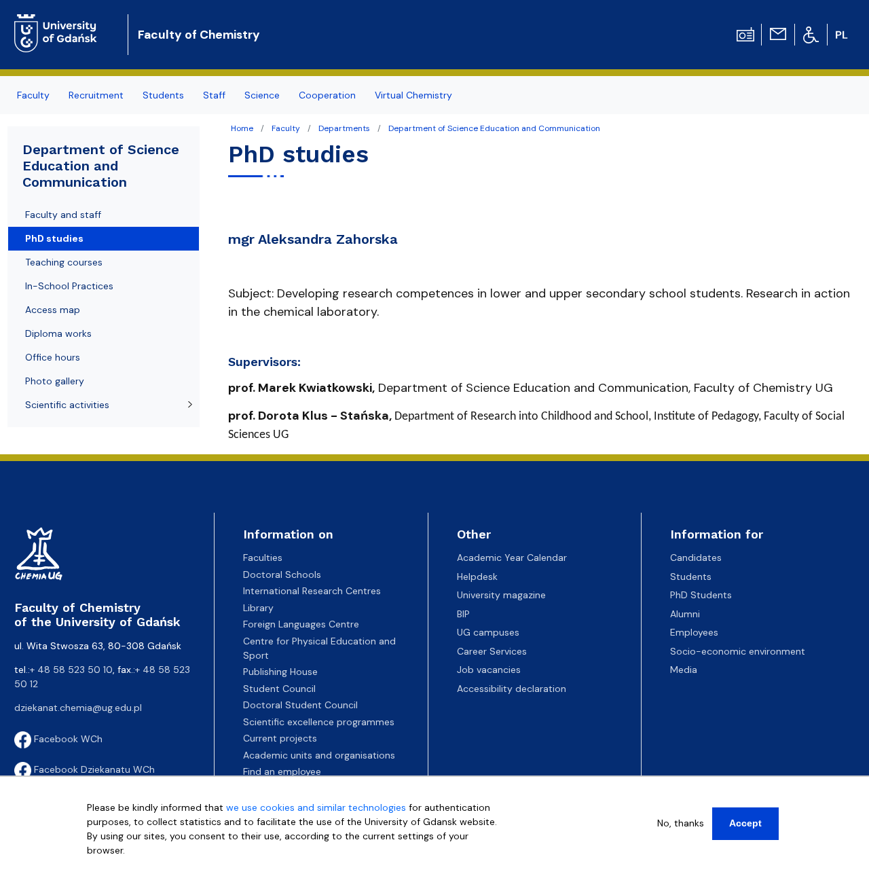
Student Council (279, 688)
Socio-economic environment (737, 651)
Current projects (280, 738)
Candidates (696, 557)
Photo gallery (54, 381)
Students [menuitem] (163, 95)
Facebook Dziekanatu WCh (93, 769)
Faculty (286, 128)
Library (258, 608)
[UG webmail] (778, 33)
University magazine (501, 595)
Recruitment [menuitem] (96, 95)
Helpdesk (477, 576)
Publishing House (280, 671)
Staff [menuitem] (214, 95)
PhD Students (701, 595)
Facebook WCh (67, 739)
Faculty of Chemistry (199, 34)
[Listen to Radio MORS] (745, 33)
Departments (344, 128)
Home (242, 128)
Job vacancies (489, 669)
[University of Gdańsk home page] (60, 23)
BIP (463, 614)
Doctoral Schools (282, 574)
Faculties (262, 557)
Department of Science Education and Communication (494, 128)
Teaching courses (64, 262)
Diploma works (58, 333)
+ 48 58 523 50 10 (71, 669)
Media (683, 669)
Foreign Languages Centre (301, 624)
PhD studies (54, 238)
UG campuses (488, 632)
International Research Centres (312, 591)
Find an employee (282, 771)
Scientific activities (67, 405)
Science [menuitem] (262, 95)
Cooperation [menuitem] (327, 95)
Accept (745, 823)
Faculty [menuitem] (33, 95)
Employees (694, 632)
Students (690, 576)
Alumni (685, 614)
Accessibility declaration (511, 688)
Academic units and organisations (319, 755)
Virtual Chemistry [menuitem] (413, 95)
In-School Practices (69, 286)
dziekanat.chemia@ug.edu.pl (78, 707)
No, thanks (680, 823)
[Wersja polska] (843, 35)
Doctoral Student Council (300, 705)
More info (108, 864)
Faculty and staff (63, 214)
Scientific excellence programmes (318, 722)
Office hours (52, 357)
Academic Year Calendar (512, 557)
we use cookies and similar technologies (316, 807)
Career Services (492, 651)
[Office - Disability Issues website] (811, 34)
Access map (52, 310)
